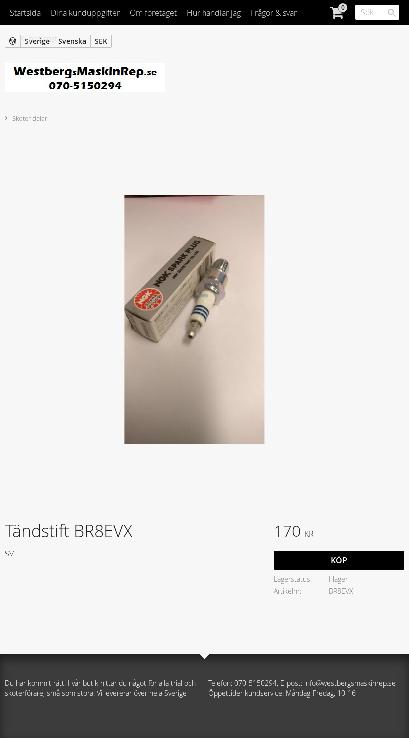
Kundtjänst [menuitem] (38, 38)
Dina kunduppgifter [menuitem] (85, 12)
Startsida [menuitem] (25, 12)
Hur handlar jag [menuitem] (214, 12)
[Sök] (391, 12)
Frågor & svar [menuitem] (274, 12)
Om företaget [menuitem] (153, 12)
